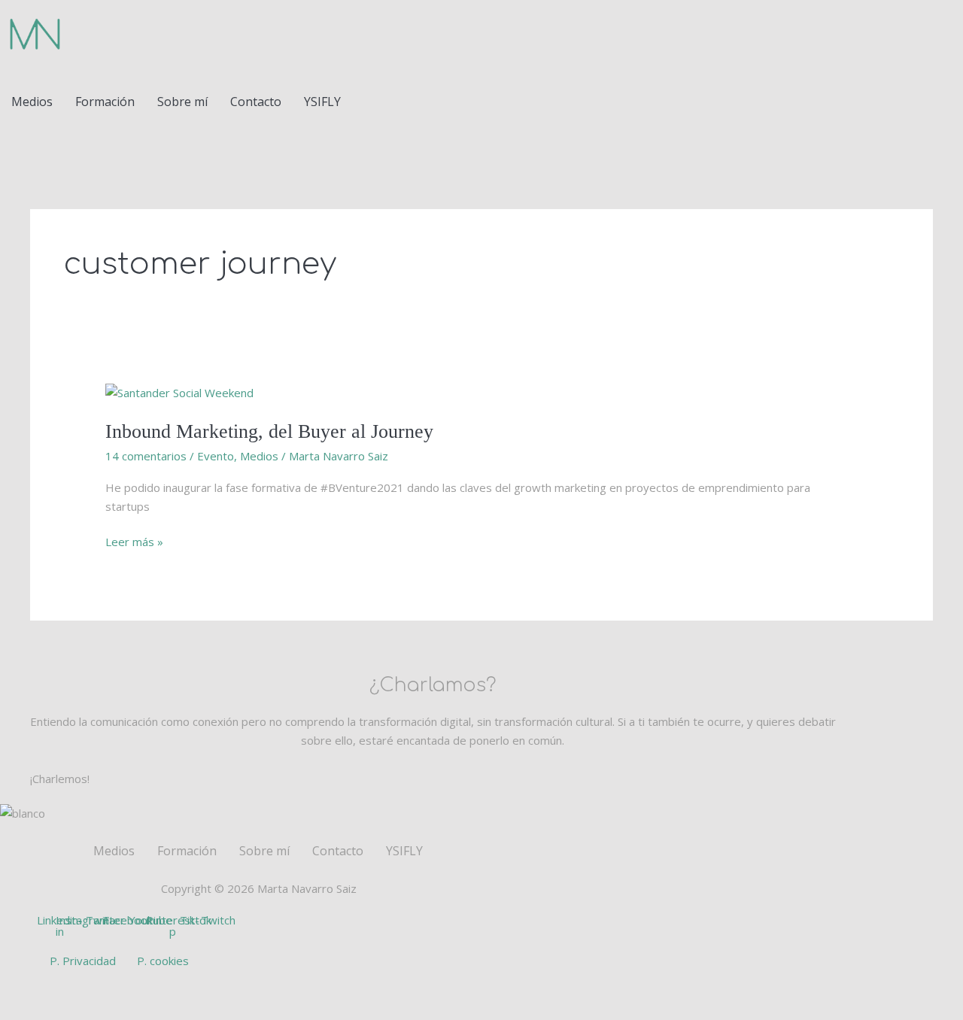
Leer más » (134, 541)
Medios (32, 101)
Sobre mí (182, 101)
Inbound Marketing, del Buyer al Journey (269, 431)
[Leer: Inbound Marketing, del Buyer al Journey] (179, 391)
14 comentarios (146, 455)
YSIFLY (322, 101)
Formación (105, 101)
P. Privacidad (83, 960)
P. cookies (163, 960)
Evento (215, 455)
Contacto (255, 101)
